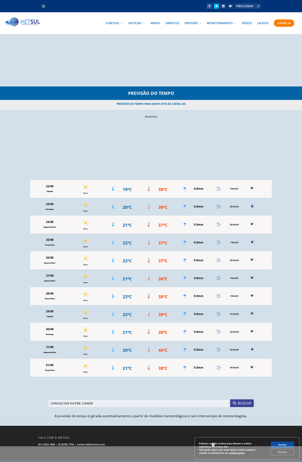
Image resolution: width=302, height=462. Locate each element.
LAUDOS (263, 23)
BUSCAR (244, 403)
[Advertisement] (151, 60)
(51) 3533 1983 (46, 444)
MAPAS (155, 23)
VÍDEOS (247, 23)
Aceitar (282, 444)
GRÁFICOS (172, 23)
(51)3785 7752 (66, 444)
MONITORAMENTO (220, 23)
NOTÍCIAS (135, 23)
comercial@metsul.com (91, 444)
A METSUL (113, 23)
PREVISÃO (191, 23)
